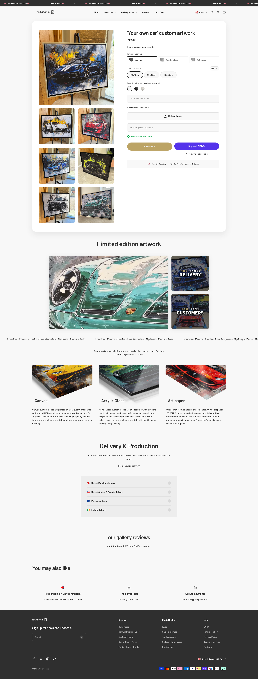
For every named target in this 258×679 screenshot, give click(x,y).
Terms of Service (212, 641)
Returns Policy (211, 631)
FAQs (164, 626)
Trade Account (169, 637)
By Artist (108, 12)
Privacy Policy (210, 637)
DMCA (206, 626)
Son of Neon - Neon (128, 641)
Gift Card (159, 12)
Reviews (208, 647)
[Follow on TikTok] (54, 659)
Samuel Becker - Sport (129, 631)
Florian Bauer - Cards (129, 647)
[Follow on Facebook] (34, 659)
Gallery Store (127, 12)
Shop (96, 12)
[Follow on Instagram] (48, 659)
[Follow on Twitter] (41, 659)
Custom (146, 12)
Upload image (175, 116)
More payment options (197, 153)
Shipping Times (169, 631)
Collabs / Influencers (172, 641)
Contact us (167, 647)
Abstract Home (126, 637)
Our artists (124, 626)
